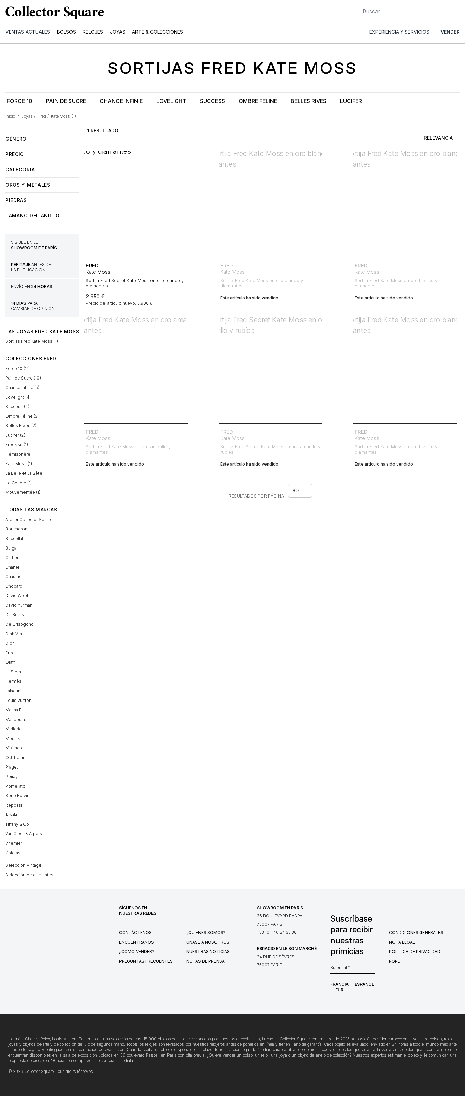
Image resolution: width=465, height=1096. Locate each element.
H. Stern (13, 671)
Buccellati (15, 538)
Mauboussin (17, 719)
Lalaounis (14, 690)
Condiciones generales (416, 932)
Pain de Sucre (66, 101)
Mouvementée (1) (23, 492)
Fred (10, 652)
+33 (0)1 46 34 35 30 (277, 932)
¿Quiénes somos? (205, 932)
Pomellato (15, 786)
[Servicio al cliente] (414, 12)
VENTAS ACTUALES (27, 32)
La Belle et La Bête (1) (26, 473)
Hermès (13, 681)
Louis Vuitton (18, 700)
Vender (450, 32)
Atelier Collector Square (29, 519)
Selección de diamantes (29, 874)
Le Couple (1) (18, 482)
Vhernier (13, 843)
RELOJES (93, 32)
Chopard (13, 586)
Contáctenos (135, 932)
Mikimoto (14, 748)
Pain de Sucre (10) (23, 378)
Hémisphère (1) (20, 454)
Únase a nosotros (207, 942)
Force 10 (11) (17, 368)
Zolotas (12, 852)
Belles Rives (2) (20, 425)
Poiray (11, 776)
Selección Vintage (23, 865)
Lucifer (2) (15, 435)
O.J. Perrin (15, 757)
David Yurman (18, 605)
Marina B (13, 709)
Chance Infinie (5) (22, 387)
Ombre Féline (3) (22, 416)
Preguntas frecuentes (146, 961)
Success (212, 101)
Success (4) (17, 406)
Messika (13, 738)
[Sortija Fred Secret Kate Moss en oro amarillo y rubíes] (270, 368)
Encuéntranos (136, 942)
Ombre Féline (258, 101)
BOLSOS (66, 32)
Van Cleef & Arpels (23, 833)
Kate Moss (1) (18, 463)
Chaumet (14, 576)
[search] (357, 8)
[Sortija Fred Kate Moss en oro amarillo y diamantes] (136, 368)
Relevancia (438, 138)
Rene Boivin (17, 795)
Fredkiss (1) (16, 444)
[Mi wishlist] (429, 12)
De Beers (14, 614)
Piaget (11, 767)
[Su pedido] (444, 12)
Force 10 (19, 101)
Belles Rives (308, 101)
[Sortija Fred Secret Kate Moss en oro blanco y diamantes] (136, 202)
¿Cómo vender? (136, 951)
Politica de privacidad (414, 951)
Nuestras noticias (208, 951)
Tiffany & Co (17, 824)
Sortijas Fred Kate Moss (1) (31, 341)
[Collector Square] (53, 12)
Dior (9, 643)
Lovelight (171, 101)
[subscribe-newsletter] (372, 969)
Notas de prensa (205, 961)
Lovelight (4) (18, 397)
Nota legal (402, 942)
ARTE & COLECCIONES (157, 32)
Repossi (13, 805)
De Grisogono (19, 624)
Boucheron (16, 529)
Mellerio (13, 728)
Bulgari (12, 548)
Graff (10, 662)
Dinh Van (13, 633)
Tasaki (11, 814)
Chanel (12, 567)
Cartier (11, 557)
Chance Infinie (121, 101)
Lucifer (351, 101)
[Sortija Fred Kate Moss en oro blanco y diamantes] (270, 202)
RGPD (395, 961)
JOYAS (117, 32)
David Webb (17, 595)
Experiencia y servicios (399, 32)
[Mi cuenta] (457, 12)
